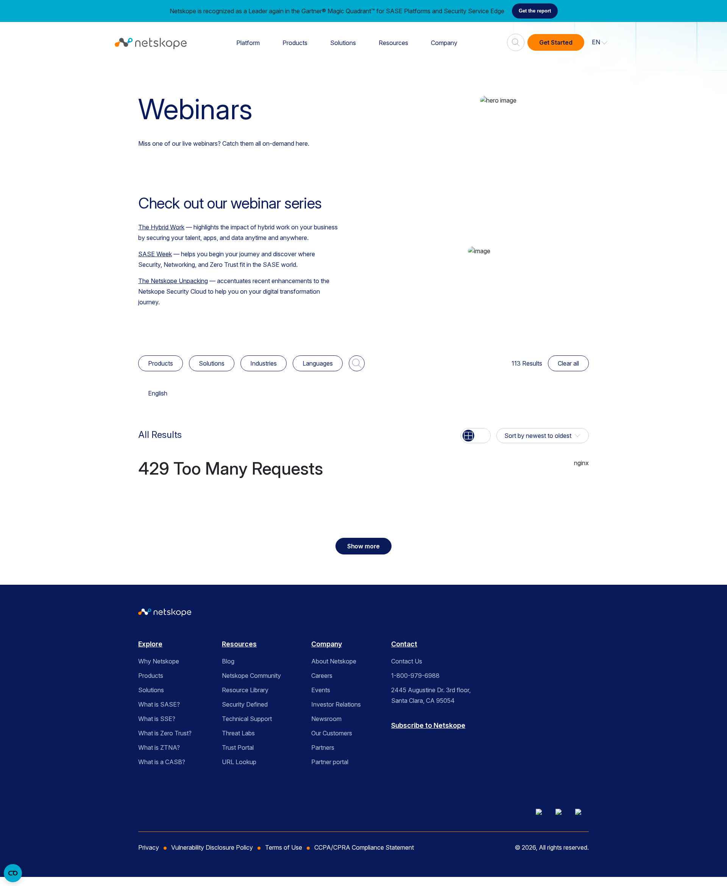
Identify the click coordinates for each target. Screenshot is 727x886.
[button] (599, 42)
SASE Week (155, 254)
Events (320, 690)
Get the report (535, 11)
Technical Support (247, 719)
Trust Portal (238, 747)
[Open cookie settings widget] (13, 873)
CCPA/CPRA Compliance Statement (364, 847)
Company (444, 43)
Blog (228, 661)
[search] (516, 39)
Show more (363, 546)
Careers (321, 675)
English (157, 393)
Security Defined (245, 704)
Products (294, 43)
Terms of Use (283, 847)
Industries (263, 363)
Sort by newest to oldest (537, 435)
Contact (404, 644)
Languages (318, 363)
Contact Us (406, 661)
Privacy (148, 847)
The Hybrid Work (161, 227)
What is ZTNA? (159, 747)
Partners (322, 747)
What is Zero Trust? (165, 733)
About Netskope (333, 661)
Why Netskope (158, 661)
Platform (248, 43)
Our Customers (331, 733)
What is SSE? (156, 719)
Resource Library (245, 690)
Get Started (556, 42)
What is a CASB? (161, 762)
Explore (150, 644)
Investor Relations (336, 704)
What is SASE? (159, 704)
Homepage (158, 72)
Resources (393, 43)
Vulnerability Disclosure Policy (212, 847)
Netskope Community (251, 675)
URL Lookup (239, 762)
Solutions (343, 43)
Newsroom (326, 719)
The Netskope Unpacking (173, 281)
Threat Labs (238, 733)
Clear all (568, 363)
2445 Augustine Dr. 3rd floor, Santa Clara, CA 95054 (431, 695)
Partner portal (329, 762)
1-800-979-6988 (415, 675)
